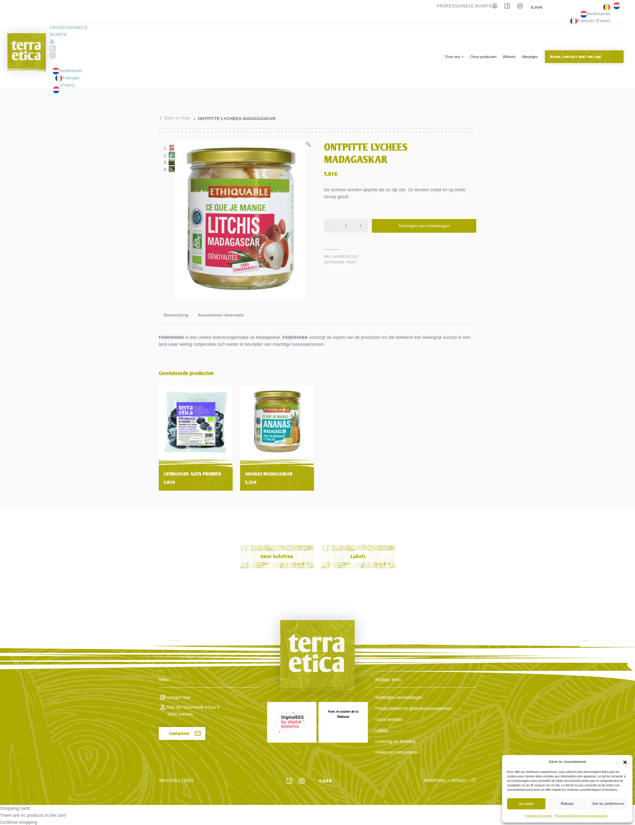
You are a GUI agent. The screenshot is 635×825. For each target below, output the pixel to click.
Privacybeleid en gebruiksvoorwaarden (581, 816)
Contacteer (179, 733)
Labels (358, 556)
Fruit (351, 262)
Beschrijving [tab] (175, 315)
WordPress (435, 780)
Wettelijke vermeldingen (399, 697)
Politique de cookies (538, 816)
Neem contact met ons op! (576, 57)
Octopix (458, 780)
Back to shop (177, 118)
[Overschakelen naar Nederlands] (616, 5)
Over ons (452, 57)
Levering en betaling (395, 741)
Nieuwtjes (530, 57)
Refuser (567, 803)
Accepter (526, 803)
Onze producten (483, 57)
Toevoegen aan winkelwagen (424, 226)
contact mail (178, 697)
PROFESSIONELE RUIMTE (464, 6)
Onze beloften (276, 556)
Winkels (509, 57)
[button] (625, 761)
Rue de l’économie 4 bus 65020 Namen (193, 711)
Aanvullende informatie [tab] (221, 315)
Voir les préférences (608, 803)
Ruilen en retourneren (396, 752)
